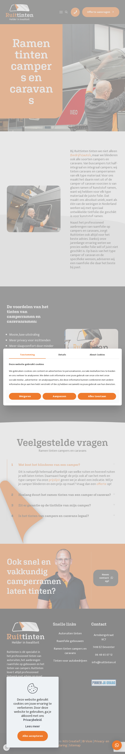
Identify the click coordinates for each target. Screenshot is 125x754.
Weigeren (25, 396)
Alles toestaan (97, 396)
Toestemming (27, 355)
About (97, 355)
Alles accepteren (32, 736)
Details (62, 355)
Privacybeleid (32, 720)
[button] (117, 745)
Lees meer (32, 726)
